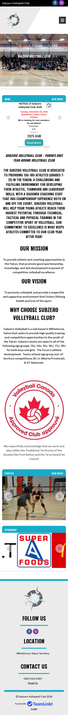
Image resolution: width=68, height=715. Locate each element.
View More (57, 99)
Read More (34, 142)
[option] (34, 126)
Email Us (33, 682)
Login (34, 708)
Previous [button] (8, 117)
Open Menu (62, 20)
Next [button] (59, 117)
